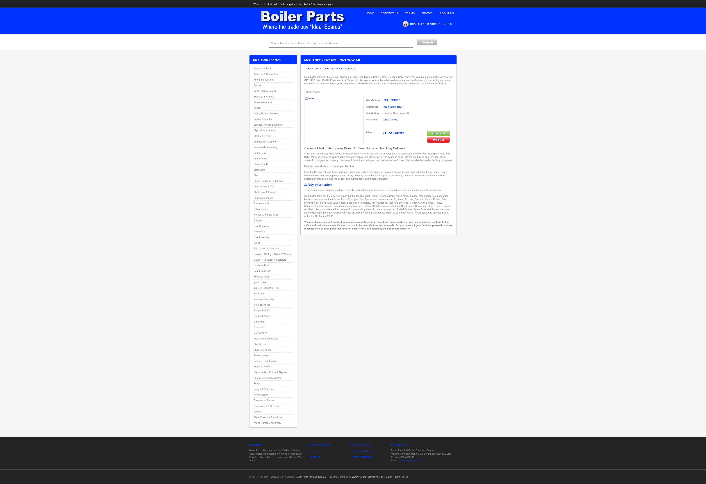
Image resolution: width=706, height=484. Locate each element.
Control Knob (260, 158)
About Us (447, 13)
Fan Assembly (261, 203)
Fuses (257, 242)
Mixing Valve (260, 332)
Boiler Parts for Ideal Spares (311, 476)
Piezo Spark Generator (266, 338)
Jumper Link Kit (262, 310)
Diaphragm (259, 169)
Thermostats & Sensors (266, 406)
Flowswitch (259, 231)
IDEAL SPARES (391, 100)
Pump (257, 383)
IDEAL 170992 (390, 119)
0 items (423, 23)
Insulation (259, 293)
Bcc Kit (257, 85)
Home (370, 13)
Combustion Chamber (265, 141)
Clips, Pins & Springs (265, 130)
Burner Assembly (263, 102)
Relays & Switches (264, 389)
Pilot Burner (260, 344)
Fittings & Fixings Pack (266, 214)
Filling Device (261, 209)
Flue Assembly (262, 237)
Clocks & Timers (262, 136)
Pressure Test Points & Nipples (270, 372)
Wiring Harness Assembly (267, 422)
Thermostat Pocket (264, 400)
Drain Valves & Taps (264, 186)
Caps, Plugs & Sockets (266, 113)
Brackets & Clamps (264, 96)
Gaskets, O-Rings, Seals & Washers (273, 254)
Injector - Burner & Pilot (266, 287)
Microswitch (260, 327)
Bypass (258, 107)
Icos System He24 (393, 106)
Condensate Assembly (266, 147)
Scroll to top (401, 476)
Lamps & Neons (262, 316)
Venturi (257, 411)
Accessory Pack (262, 68)
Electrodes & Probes (265, 192)
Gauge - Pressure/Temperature (270, 259)
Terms (410, 13)
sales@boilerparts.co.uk (411, 460)
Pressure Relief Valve (265, 361)
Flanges (258, 220)
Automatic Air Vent (264, 79)
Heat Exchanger (262, 271)
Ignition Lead (260, 282)
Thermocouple (261, 394)
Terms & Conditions (362, 451)
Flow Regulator (261, 226)
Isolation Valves (262, 304)
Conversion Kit (261, 164)
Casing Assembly (263, 119)
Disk (256, 175)
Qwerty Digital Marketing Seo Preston (372, 476)
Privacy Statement (361, 456)
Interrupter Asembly (264, 299)
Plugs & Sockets (263, 349)
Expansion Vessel (263, 198)
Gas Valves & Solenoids (266, 248)
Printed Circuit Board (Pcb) (268, 378)
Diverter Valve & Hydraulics (268, 181)
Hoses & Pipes (262, 276)
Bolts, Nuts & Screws (265, 90)
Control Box (260, 152)
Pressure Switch (262, 366)
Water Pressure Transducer (268, 417)
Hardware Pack (262, 265)
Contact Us (389, 13)
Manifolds (259, 321)
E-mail (312, 451)
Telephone (314, 456)
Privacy (427, 13)
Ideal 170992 (322, 68)
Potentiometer (261, 355)
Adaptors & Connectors (266, 74)
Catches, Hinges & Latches (268, 124)
